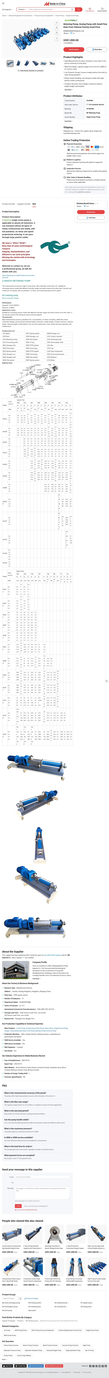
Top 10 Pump (89, 1350)
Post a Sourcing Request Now (26, 1210)
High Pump (86, 1345)
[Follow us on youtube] (99, 1366)
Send (18, 1206)
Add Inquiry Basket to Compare (31, 70)
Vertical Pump (51, 1031)
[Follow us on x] (93, 1366)
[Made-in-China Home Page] (54, 4)
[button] (3, 3)
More (4, 1359)
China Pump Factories (11, 1345)
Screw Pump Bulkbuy (24, 1355)
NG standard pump (60, 1303)
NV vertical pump (60, 1307)
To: (13, 1183)
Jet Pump (7, 1330)
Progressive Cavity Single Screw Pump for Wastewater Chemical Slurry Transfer (33, 1281)
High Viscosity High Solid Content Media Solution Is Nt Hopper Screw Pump (97, 1248)
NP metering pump (34, 1307)
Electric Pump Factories (30, 1345)
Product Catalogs (32, 1298)
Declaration (77, 1372)
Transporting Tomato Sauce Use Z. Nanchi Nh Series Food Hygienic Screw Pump (11, 1281)
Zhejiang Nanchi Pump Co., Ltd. (73, 31)
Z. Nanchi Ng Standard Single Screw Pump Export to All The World (33, 1248)
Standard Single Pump (54, 1350)
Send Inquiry (74, 49)
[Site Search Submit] (78, 9)
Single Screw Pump (72, 16)
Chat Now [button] (98, 49)
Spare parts (32, 1310)
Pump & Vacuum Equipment (44, 16)
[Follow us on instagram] (96, 1366)
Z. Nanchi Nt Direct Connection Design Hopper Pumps (75, 1248)
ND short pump (7, 1310)
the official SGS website (52, 955)
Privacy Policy (87, 1372)
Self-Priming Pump (21, 1330)
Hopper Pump (9, 1031)
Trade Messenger (36, 1366)
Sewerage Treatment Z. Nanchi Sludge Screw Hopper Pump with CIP (54, 1248)
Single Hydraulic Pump (73, 1350)
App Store (7, 1366)
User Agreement (66, 1372)
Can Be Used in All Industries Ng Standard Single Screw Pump (11, 1248)
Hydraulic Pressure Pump (12, 1350)
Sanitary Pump (40, 1031)
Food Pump (30, 1031)
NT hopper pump (86, 1303)
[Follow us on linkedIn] (106, 1366)
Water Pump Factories (50, 1345)
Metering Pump (20, 1031)
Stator (47, 1028)
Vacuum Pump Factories (70, 1345)
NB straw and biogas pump (11, 1303)
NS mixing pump (86, 1307)
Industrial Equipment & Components (20, 16)
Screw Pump (59, 16)
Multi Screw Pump (10, 1335)
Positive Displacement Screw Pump (70, 1330)
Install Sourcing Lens (55, 1366)
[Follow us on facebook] (90, 1366)
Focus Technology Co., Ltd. (39, 1372)
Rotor (51, 1028)
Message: (11, 1188)
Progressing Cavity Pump (35, 1028)
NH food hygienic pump (10, 1307)
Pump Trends (8, 1355)
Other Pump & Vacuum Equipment (42, 1330)
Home (4, 16)
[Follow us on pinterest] (103, 1366)
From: (12, 1177)
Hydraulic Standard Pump (33, 1350)
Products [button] (22, 9)
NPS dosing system (34, 1303)
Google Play (20, 1366)
